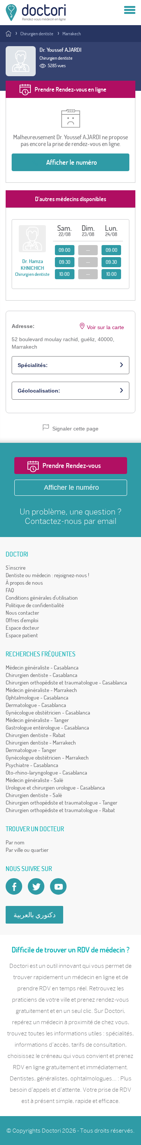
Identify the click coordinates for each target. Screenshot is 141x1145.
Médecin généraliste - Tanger (37, 720)
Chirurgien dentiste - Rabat (35, 735)
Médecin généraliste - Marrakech (41, 690)
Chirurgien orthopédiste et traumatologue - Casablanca (66, 682)
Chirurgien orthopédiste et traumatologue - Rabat (60, 810)
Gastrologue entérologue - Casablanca (47, 727)
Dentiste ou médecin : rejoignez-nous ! (47, 575)
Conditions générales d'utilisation (42, 597)
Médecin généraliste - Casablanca (42, 667)
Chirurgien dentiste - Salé (34, 795)
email (107, 521)
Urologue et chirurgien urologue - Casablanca (55, 787)
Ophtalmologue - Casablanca (37, 697)
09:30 (64, 262)
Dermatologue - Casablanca (36, 705)
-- (88, 250)
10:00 (64, 274)
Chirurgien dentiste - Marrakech (41, 742)
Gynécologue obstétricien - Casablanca (48, 712)
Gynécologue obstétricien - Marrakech (47, 757)
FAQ (10, 590)
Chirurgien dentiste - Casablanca (41, 675)
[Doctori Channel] (58, 886)
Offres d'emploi (22, 620)
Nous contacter (22, 612)
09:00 (64, 250)
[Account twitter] (36, 886)
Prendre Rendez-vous (71, 465)
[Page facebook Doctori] (14, 886)
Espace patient (22, 635)
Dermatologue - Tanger (31, 750)
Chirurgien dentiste (36, 33)
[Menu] (129, 10)
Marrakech (71, 33)
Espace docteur (22, 627)
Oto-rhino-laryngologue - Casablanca (46, 772)
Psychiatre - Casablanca (32, 765)
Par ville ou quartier (27, 849)
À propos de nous (24, 582)
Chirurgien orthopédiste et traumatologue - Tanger (61, 802)
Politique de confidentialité (35, 605)
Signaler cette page (75, 429)
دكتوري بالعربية (35, 914)
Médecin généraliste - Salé (34, 780)
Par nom (15, 842)
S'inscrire (16, 567)
